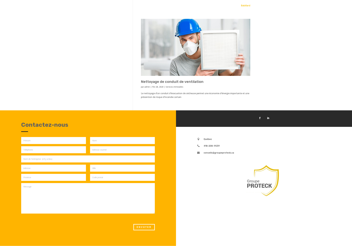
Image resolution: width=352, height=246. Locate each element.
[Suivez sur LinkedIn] (268, 118)
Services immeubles (174, 86)
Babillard (245, 6)
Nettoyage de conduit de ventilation (172, 82)
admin (147, 86)
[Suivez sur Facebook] (259, 118)
